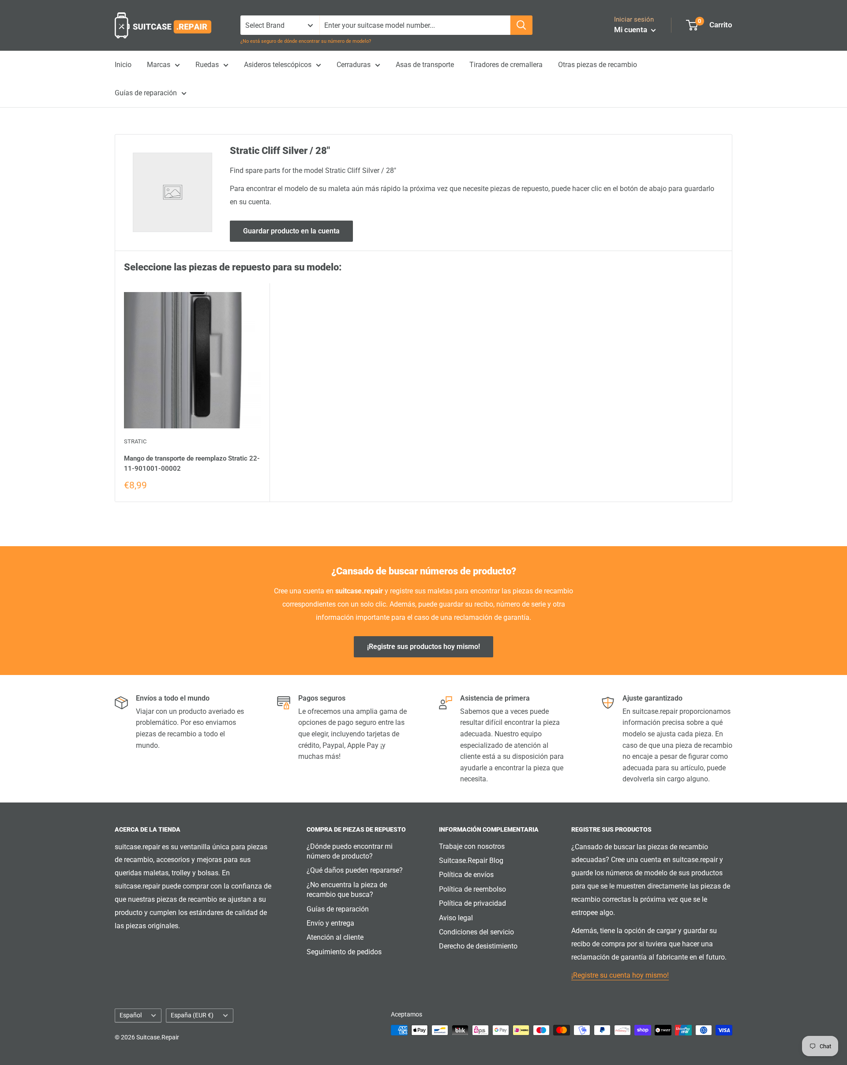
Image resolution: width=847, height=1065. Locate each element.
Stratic (135, 441)
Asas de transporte (425, 64)
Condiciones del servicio (476, 932)
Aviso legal (456, 918)
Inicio (123, 64)
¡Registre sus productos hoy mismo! (423, 646)
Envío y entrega (330, 923)
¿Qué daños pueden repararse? (355, 870)
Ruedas (207, 64)
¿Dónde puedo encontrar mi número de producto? (350, 851)
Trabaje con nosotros (472, 846)
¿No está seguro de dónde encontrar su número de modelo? (305, 41)
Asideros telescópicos (277, 64)
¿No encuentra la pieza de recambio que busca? (347, 890)
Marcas (158, 64)
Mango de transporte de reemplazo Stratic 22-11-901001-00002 (192, 463)
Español (131, 1015)
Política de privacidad (472, 903)
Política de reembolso (472, 889)
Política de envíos (466, 874)
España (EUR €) (192, 1015)
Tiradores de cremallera (506, 64)
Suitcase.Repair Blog (471, 860)
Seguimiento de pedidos (344, 952)
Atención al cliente (335, 937)
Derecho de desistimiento (478, 946)
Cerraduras (354, 64)
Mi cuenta (631, 29)
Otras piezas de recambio (597, 64)
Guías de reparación (146, 93)
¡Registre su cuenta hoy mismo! (620, 975)
